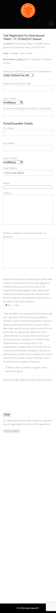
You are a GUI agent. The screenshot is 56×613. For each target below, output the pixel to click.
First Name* (9, 128)
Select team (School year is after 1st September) (27, 71)
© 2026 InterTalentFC (28, 608)
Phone (6, 183)
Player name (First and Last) (17, 83)
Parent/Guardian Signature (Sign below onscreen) (27, 379)
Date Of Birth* (10, 158)
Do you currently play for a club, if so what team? (27, 108)
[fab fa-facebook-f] (4, 486)
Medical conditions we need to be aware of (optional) (24, 235)
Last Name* (9, 143)
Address (7, 193)
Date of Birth (9, 98)
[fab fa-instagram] (10, 486)
